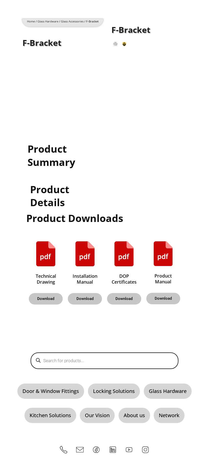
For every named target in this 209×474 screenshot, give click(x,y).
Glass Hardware (47, 21)
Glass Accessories (72, 21)
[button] (46, 299)
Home (31, 21)
